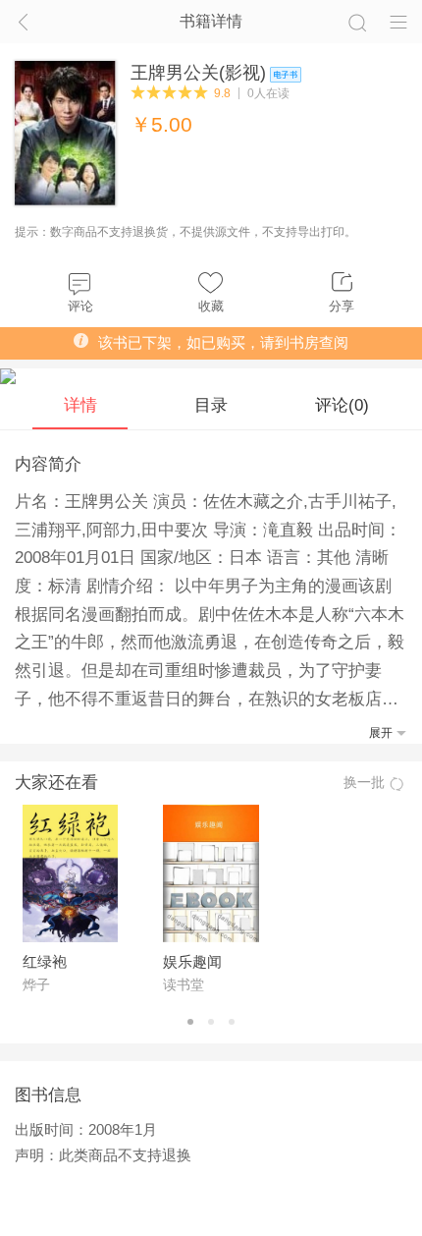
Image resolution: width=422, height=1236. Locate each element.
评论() (342, 405)
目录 (211, 405)
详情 (80, 405)
